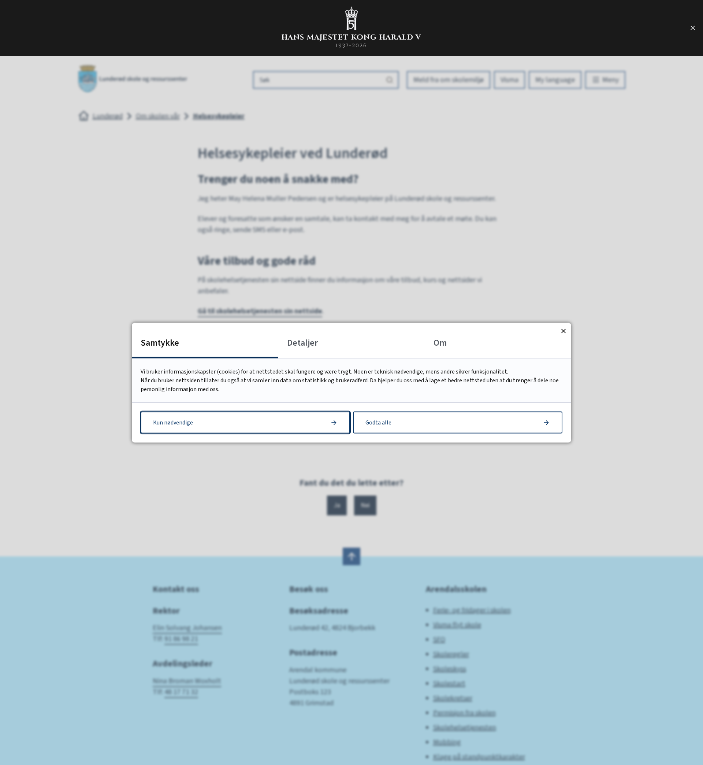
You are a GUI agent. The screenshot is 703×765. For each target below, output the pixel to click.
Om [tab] (440, 342)
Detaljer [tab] (302, 342)
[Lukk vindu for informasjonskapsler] (563, 330)
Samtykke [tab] (160, 342)
